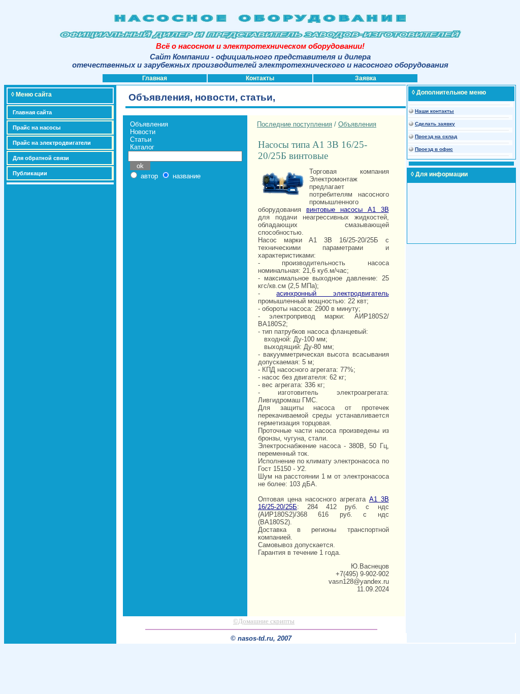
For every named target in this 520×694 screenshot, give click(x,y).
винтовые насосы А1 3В (347, 209)
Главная (154, 78)
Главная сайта (32, 112)
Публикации (30, 173)
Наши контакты (434, 111)
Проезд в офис (434, 149)
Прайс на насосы (36, 127)
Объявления (149, 124)
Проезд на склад (436, 136)
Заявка (365, 78)
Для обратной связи (41, 158)
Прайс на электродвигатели (52, 143)
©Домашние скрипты (264, 621)
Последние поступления (294, 124)
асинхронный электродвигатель (332, 293)
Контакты (260, 78)
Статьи (140, 139)
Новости (142, 132)
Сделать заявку (435, 124)
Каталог (142, 147)
